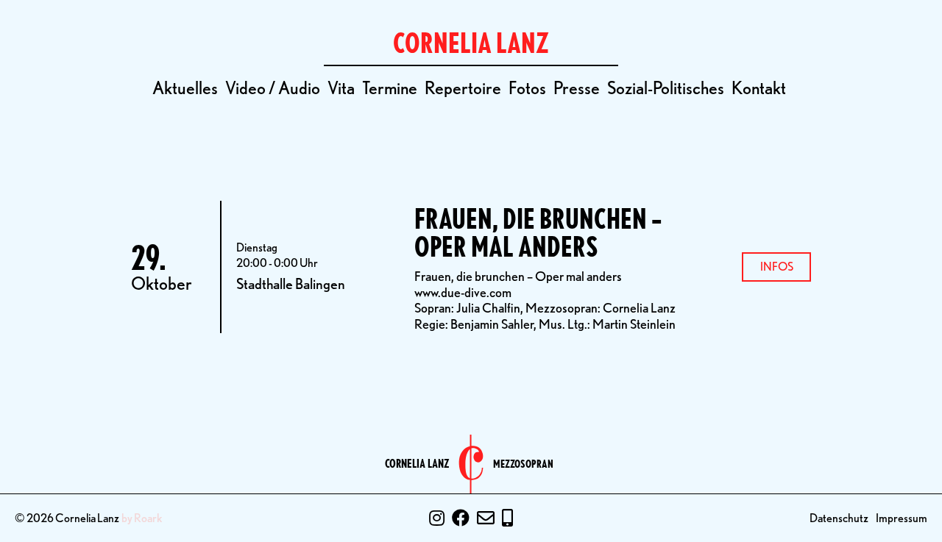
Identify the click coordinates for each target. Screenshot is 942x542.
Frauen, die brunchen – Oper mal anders (538, 232)
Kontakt (759, 88)
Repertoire (463, 88)
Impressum (901, 518)
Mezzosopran (523, 464)
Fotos (527, 88)
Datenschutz (839, 518)
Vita (341, 88)
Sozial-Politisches (665, 88)
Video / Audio (272, 88)
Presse (576, 88)
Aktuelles (185, 88)
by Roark (142, 518)
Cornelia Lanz (417, 464)
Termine (389, 88)
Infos (776, 267)
